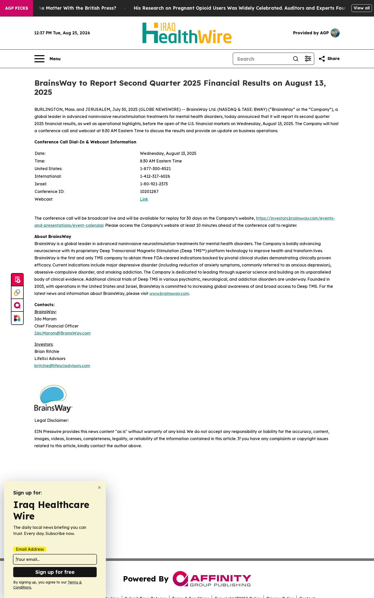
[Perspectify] (17, 292)
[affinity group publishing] (17, 305)
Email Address (30, 549)
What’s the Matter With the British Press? (67, 8)
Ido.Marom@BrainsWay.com (62, 333)
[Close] (99, 487)
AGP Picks (16, 8)
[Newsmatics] (17, 318)
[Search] (296, 59)
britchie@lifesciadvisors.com (62, 365)
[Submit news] (17, 280)
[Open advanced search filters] (308, 59)
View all (362, 7)
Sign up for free (55, 572)
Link (144, 199)
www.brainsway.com (169, 293)
